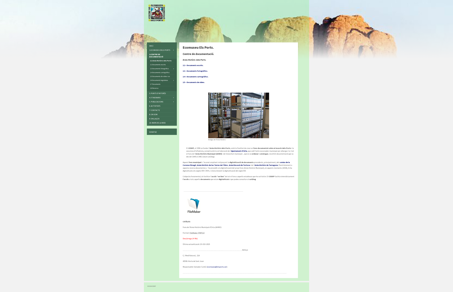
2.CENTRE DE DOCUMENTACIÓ (156, 55)
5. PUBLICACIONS (156, 102)
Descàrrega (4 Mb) (190, 238)
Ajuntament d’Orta (239, 151)
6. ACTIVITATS (154, 106)
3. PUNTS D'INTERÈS (157, 93)
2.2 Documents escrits (158, 65)
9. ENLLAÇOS (154, 118)
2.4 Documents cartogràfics (160, 72)
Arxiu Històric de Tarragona (266, 165)
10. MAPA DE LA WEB (157, 123)
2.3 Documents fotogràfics (159, 69)
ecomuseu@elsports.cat (217, 267)
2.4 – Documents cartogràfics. (195, 76)
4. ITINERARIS (155, 97)
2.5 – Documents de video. (194, 82)
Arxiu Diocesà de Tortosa (239, 165)
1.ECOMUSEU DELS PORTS (159, 50)
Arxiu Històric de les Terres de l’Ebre (212, 165)
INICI (151, 46)
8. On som (153, 114)
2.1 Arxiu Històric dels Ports (161, 61)
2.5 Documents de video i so (160, 76)
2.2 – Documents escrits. (193, 65)
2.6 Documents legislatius (159, 80)
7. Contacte (154, 110)
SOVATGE (153, 132)
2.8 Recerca (154, 88)
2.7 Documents (155, 84)
